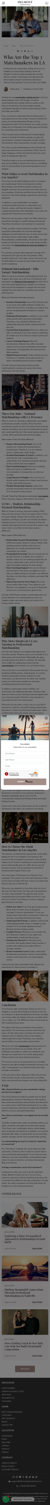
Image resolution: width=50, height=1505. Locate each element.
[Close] (46, 718)
